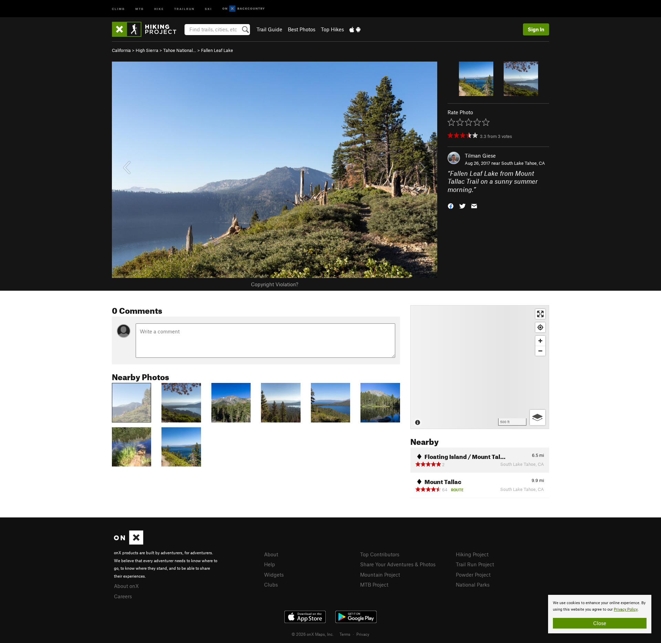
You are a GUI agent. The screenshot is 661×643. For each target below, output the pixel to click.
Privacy (362, 634)
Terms (344, 634)
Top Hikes (332, 29)
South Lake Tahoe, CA (523, 163)
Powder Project (473, 574)
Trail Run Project (475, 564)
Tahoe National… (179, 50)
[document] (600, 614)
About (271, 554)
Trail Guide (269, 29)
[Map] (480, 367)
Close (599, 623)
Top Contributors (379, 554)
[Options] (537, 417)
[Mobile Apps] (354, 29)
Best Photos (301, 29)
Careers (123, 596)
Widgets (274, 574)
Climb (118, 8)
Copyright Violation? (274, 284)
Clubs (271, 584)
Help (269, 564)
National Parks (473, 584)
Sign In (536, 29)
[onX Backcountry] (243, 9)
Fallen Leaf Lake (217, 50)
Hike (159, 8)
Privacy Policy (626, 609)
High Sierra (147, 50)
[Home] (147, 29)
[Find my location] (540, 327)
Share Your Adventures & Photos (398, 564)
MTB (139, 8)
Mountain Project (380, 574)
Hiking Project (472, 554)
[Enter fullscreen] (540, 314)
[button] (451, 206)
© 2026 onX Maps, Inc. (313, 634)
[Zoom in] (540, 341)
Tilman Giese (480, 155)
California (121, 50)
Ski (208, 8)
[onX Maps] (128, 542)
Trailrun (184, 8)
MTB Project (374, 584)
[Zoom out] (540, 351)
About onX (126, 586)
